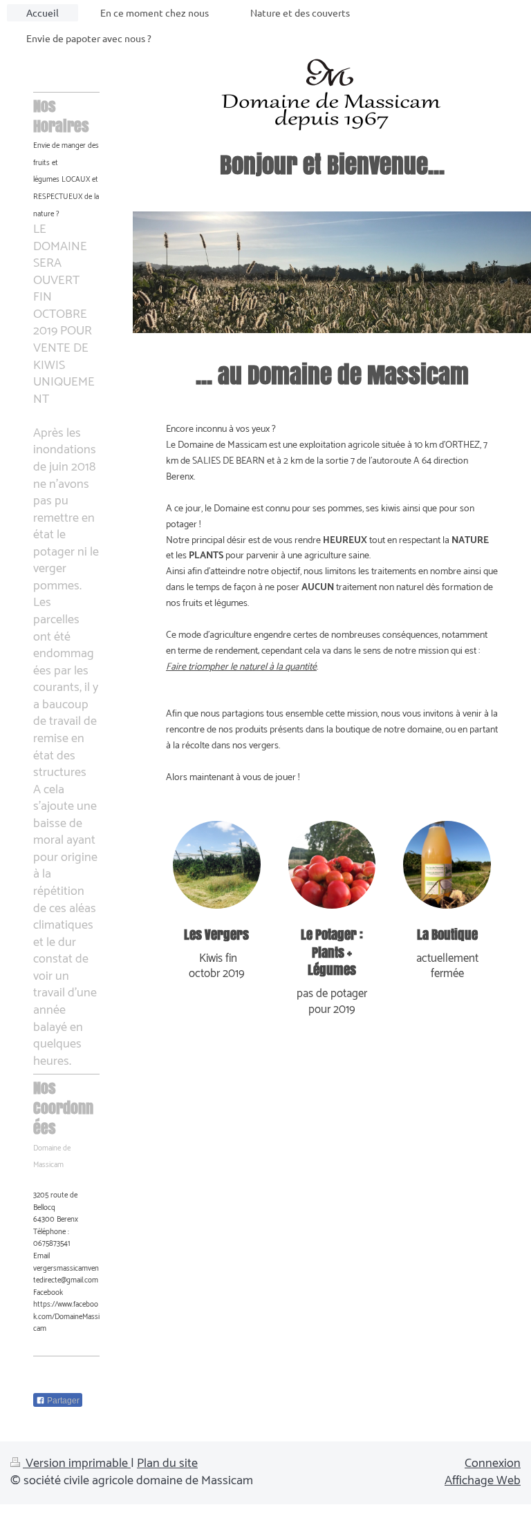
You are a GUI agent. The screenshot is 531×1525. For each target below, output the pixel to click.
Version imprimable (77, 1463)
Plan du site (167, 1463)
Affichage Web (483, 1480)
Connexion (493, 1463)
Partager (62, 1400)
